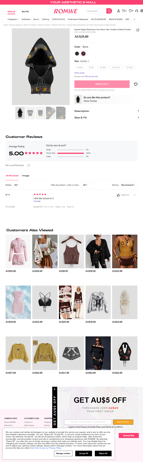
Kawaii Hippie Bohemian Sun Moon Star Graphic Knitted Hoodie (102, 29)
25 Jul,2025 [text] (10, 207)
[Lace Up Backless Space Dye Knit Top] (71, 251)
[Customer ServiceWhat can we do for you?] (136, 10)
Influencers (8, 425)
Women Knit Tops (58, 25)
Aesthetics (26, 19)
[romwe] (65, 11)
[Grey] (76, 53)
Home (5, 25)
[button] (136, 84)
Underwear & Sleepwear (78, 19)
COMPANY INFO (10, 418)
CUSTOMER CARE (31, 418)
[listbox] (118, 11)
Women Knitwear (44, 25)
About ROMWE (10, 422)
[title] (71, 230)
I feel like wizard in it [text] (43, 198)
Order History (29, 425)
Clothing (45, 19)
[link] (71, 3)
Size (80, 61)
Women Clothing (29, 25)
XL (70, 207)
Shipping (47, 422)
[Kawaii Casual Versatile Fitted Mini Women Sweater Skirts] (71, 302)
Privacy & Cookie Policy (91, 427)
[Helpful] (118, 195)
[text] (69, 194)
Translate (37, 201)
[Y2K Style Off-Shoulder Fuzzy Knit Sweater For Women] (98, 353)
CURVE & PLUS (58, 19)
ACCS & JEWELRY (98, 19)
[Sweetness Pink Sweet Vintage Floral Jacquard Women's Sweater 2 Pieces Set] (18, 251)
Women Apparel (16, 25)
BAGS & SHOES (115, 19)
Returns (47, 425)
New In (36, 19)
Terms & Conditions (114, 427)
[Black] (83, 53)
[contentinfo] (11, 271)
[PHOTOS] (41, 66)
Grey (60, 207)
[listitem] (18, 259)
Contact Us (28, 422)
